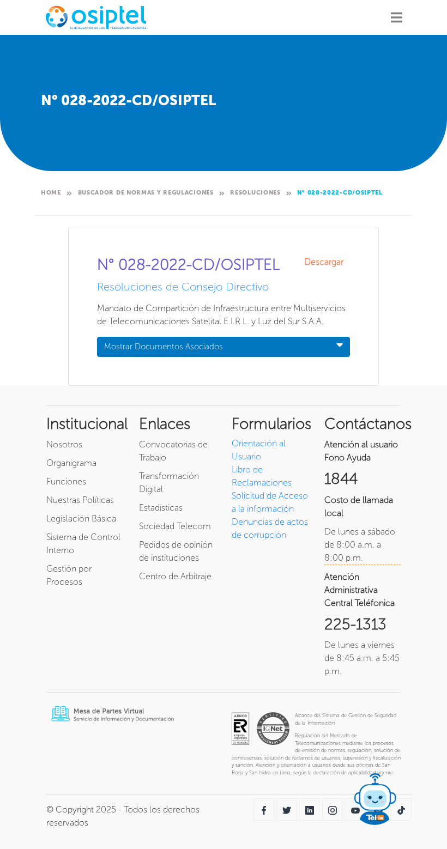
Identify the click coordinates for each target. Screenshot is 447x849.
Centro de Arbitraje (175, 576)
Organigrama (71, 463)
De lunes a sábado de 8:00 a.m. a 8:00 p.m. (359, 544)
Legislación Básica (81, 518)
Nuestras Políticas (80, 500)
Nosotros (64, 444)
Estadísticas (161, 507)
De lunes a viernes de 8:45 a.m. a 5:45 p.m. (362, 658)
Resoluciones (255, 192)
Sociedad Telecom (175, 526)
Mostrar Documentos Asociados (163, 346)
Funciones (66, 481)
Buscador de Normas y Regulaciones (146, 192)
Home (51, 192)
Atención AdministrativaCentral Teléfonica (359, 590)
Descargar (327, 262)
